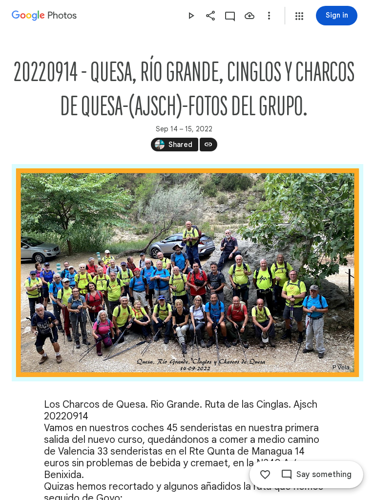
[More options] (269, 15)
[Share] (210, 15)
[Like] (265, 474)
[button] (299, 16)
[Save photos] (249, 15)
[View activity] (230, 15)
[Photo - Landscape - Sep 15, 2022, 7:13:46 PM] (187, 272)
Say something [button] (324, 474)
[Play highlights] (191, 15)
